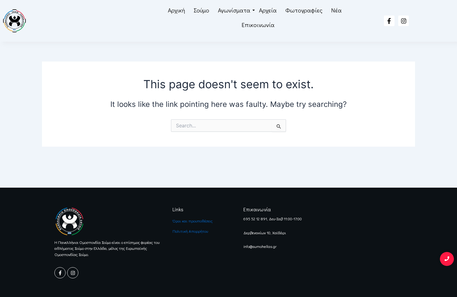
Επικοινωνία (258, 25)
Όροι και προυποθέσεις (193, 220)
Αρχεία (268, 10)
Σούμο (201, 10)
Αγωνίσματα (234, 10)
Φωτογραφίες (303, 10)
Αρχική (176, 10)
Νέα (336, 10)
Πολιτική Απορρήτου (190, 231)
